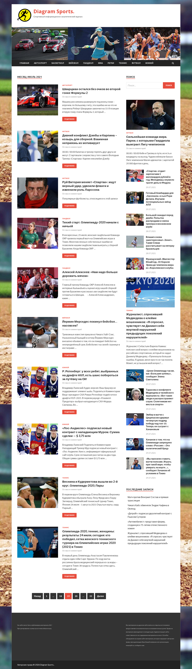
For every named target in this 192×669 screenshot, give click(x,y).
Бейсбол (73, 63)
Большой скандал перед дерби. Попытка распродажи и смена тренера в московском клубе (159, 221)
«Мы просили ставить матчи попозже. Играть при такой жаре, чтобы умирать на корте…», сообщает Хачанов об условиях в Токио (158, 466)
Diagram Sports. (53, 11)
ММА (100, 63)
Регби (111, 63)
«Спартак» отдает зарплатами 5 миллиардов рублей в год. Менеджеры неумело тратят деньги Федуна (160, 177)
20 (76, 596)
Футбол (136, 63)
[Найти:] (150, 85)
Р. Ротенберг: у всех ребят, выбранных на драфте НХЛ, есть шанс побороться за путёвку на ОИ (90, 375)
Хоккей (149, 63)
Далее (100, 596)
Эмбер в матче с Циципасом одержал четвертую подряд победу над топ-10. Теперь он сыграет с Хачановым (157, 422)
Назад (37, 596)
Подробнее (69, 119)
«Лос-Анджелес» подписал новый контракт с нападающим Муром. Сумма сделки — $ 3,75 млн (91, 431)
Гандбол (88, 63)
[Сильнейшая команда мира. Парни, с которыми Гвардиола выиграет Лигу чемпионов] (150, 130)
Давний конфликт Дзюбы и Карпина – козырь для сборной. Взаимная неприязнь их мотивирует (89, 139)
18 (60, 596)
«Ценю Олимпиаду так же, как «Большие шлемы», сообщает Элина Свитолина (160, 375)
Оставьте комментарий (72, 97)
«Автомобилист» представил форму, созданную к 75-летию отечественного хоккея (147, 525)
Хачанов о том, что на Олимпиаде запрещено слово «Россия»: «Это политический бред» (159, 444)
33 (90, 596)
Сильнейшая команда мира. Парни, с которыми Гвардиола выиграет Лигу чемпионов (148, 140)
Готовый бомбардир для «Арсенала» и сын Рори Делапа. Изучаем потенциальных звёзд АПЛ (159, 199)
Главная (24, 63)
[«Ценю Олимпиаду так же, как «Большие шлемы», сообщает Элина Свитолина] (135, 380)
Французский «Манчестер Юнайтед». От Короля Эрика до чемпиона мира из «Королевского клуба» (160, 263)
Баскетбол (58, 63)
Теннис (123, 63)
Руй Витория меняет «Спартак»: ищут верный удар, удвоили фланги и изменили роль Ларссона (89, 185)
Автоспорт (40, 63)
